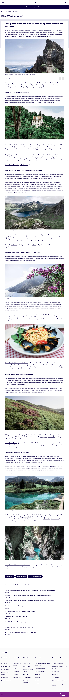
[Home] (34, 2)
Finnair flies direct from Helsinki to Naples (16, 363)
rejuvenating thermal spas (51, 519)
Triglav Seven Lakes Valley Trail (32, 515)
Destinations (15, 11)
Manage (33, 7)
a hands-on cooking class (52, 319)
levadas (49, 100)
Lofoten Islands (18, 174)
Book (27, 7)
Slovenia (25, 456)
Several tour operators (43, 239)
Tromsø (7, 174)
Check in (40, 7)
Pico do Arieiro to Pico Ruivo (50, 98)
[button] (3, 2)
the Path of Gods (35, 302)
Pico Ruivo (29, 149)
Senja (30, 176)
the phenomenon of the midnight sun (42, 186)
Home (2, 11)
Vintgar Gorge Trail (25, 517)
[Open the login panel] (65, 2)
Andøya (37, 176)
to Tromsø (14, 245)
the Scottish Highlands (30, 380)
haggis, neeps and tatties (47, 437)
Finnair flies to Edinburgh (12, 443)
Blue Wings (8, 11)
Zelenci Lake (24, 467)
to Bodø (34, 245)
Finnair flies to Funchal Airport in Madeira (16, 165)
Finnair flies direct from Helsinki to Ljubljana (17, 565)
